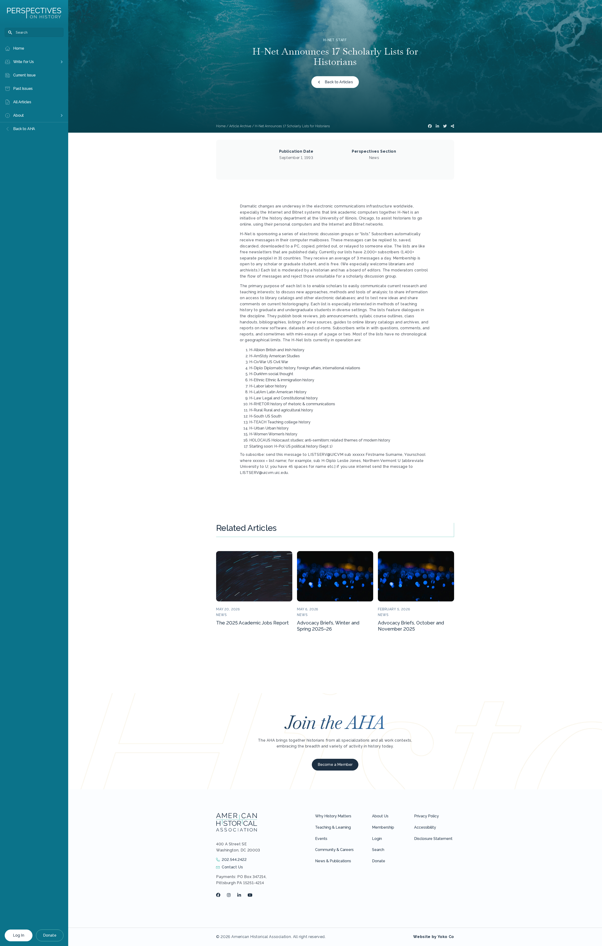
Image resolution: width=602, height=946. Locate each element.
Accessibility (425, 827)
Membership (383, 827)
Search (378, 849)
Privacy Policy (426, 816)
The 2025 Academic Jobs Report (252, 623)
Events (321, 838)
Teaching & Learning (333, 827)
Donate (49, 935)
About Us (380, 816)
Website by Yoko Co (433, 936)
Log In (18, 935)
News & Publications (333, 861)
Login (377, 838)
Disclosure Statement (433, 838)
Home (221, 126)
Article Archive (240, 126)
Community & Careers (334, 849)
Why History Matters (333, 816)
